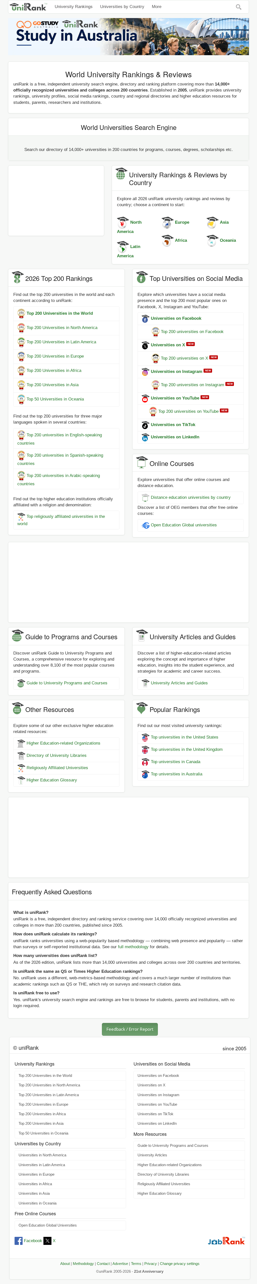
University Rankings (74, 6)
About (65, 1264)
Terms (136, 1264)
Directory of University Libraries (57, 755)
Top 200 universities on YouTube (188, 411)
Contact (103, 1264)
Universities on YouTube (157, 1104)
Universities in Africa (35, 1184)
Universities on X (151, 1085)
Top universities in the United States (184, 737)
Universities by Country (122, 6)
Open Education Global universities (184, 525)
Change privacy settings (180, 1264)
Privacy (150, 1264)
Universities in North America (42, 1155)
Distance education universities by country (191, 497)
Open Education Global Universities (48, 1225)
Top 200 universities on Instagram (192, 384)
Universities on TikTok (155, 1114)
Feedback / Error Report (129, 1029)
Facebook (33, 1240)
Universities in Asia (34, 1193)
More (156, 6)
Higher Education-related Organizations (63, 743)
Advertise (120, 1264)
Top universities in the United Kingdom (187, 749)
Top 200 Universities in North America (62, 327)
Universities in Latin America (42, 1165)
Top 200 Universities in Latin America (61, 342)
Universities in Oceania (37, 1203)
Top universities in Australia (176, 774)
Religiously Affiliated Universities (57, 768)
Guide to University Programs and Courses (67, 683)
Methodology (83, 1264)
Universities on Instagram (158, 1095)
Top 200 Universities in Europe (55, 356)
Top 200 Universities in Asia (53, 384)
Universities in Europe (36, 1174)
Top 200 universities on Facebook (192, 331)
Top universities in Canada (175, 762)
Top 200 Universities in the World (45, 1076)
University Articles (152, 1155)
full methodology (133, 946)
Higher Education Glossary (52, 780)
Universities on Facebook (158, 1076)
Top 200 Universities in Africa (54, 370)
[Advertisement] (56, 201)
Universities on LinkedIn (157, 1123)
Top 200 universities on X (184, 358)
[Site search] (238, 6)
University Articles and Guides (179, 683)
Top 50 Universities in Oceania (55, 399)
